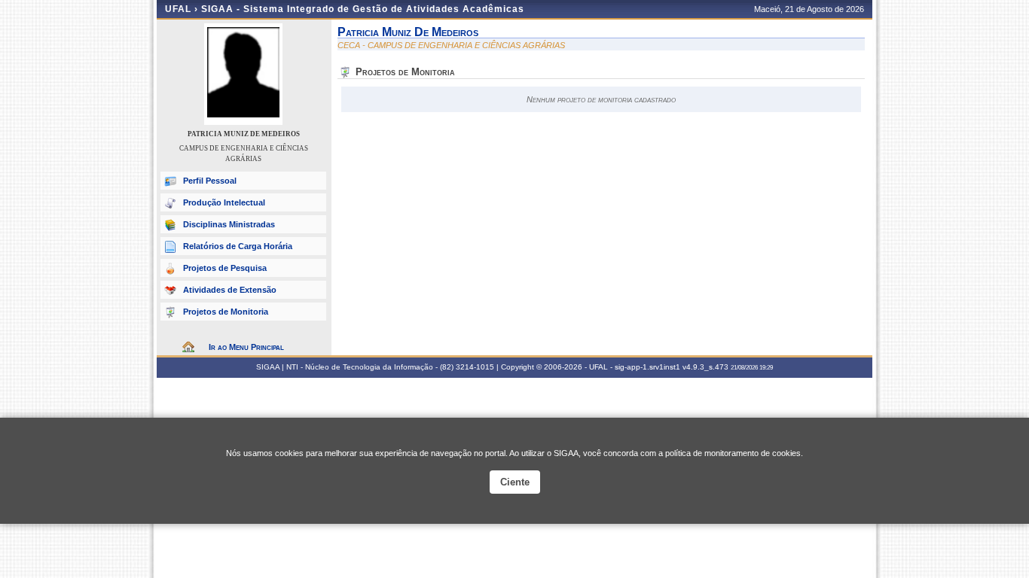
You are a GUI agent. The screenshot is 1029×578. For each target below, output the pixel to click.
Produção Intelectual (224, 202)
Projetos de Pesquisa (225, 267)
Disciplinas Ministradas (229, 224)
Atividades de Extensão (229, 289)
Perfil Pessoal (210, 180)
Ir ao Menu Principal (246, 346)
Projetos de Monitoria (225, 311)
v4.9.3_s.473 (705, 367)
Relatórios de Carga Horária (237, 246)
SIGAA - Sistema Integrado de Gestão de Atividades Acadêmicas (362, 9)
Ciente (515, 482)
